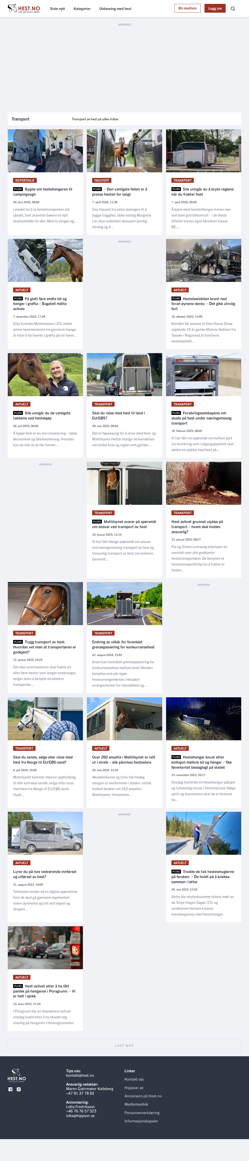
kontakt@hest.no (80, 1075)
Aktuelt (21, 290)
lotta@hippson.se (80, 1115)
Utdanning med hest (115, 8)
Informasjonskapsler (141, 1120)
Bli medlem (187, 8)
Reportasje (25, 180)
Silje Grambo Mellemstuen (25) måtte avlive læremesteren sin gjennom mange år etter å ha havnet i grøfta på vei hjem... (45, 329)
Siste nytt (57, 8)
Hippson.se (133, 1087)
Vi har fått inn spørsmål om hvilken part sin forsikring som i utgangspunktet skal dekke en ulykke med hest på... (202, 444)
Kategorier (82, 8)
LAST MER (124, 1045)
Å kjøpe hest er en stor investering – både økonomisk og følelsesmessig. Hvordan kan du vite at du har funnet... (45, 439)
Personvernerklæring (142, 1112)
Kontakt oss (134, 1079)
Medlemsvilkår (136, 1104)
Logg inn (215, 8)
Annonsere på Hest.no (143, 1095)
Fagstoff (101, 180)
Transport (183, 180)
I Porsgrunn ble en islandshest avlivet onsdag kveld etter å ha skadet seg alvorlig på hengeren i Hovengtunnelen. (43, 1017)
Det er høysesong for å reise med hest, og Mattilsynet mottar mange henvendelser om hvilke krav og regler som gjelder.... (124, 439)
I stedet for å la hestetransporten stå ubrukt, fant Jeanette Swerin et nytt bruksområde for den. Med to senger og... (45, 215)
